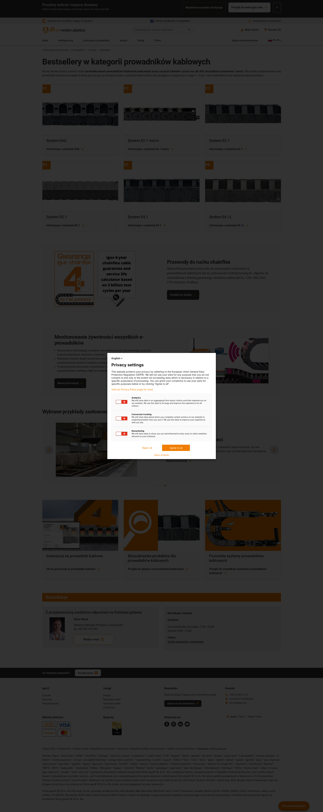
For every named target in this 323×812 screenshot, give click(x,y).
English (116, 358)
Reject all (147, 447)
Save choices (161, 455)
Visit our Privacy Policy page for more (132, 389)
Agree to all (176, 447)
